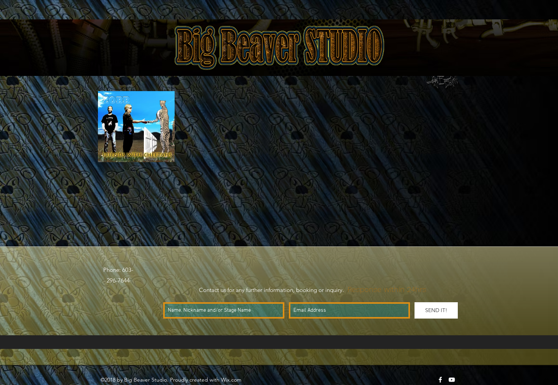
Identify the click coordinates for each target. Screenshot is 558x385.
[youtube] (452, 379)
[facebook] (440, 379)
